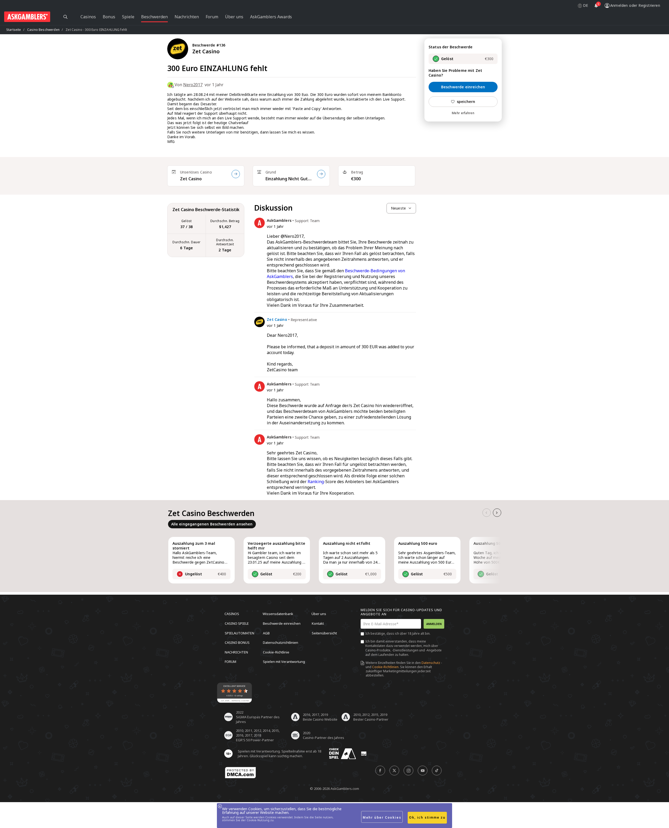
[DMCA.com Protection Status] (240, 773)
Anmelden (434, 624)
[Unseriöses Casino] (236, 174)
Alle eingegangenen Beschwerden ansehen (212, 524)
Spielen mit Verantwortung (284, 661)
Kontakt (318, 623)
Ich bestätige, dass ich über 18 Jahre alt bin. (397, 633)
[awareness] (342, 754)
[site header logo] (27, 16)
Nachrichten (236, 652)
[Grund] (321, 174)
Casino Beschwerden (43, 29)
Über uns (319, 613)
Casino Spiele (237, 623)
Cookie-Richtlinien (385, 667)
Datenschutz (431, 663)
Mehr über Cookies (382, 817)
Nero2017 (193, 85)
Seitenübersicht (324, 632)
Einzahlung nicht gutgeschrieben (289, 179)
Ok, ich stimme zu (427, 817)
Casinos (231, 613)
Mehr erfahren (463, 113)
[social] (380, 770)
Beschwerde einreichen (463, 86)
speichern (466, 101)
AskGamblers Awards (271, 17)
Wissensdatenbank (278, 613)
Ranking (316, 481)
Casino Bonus (237, 642)
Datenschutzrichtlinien (280, 642)
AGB (266, 632)
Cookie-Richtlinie (276, 652)
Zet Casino (191, 179)
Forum (230, 661)
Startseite (13, 29)
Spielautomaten (239, 632)
